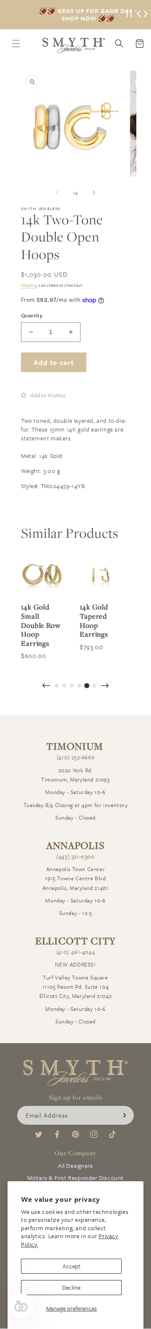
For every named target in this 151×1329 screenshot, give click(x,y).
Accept (71, 1266)
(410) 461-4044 (75, 952)
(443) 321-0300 (75, 856)
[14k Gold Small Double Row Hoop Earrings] (42, 575)
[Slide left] (57, 192)
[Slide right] (94, 192)
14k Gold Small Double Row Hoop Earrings (41, 625)
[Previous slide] (46, 686)
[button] (43, 395)
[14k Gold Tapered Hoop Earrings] (101, 575)
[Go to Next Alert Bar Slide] (145, 14)
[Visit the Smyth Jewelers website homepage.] (73, 45)
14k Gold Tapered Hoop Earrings (94, 620)
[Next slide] (105, 686)
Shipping (29, 285)
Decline (71, 1287)
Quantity (31, 315)
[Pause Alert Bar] (129, 15)
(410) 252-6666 (75, 757)
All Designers (75, 1165)
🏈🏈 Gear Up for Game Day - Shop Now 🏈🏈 (88, 14)
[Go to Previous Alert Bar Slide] (138, 14)
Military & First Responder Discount (75, 1177)
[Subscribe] (124, 1115)
